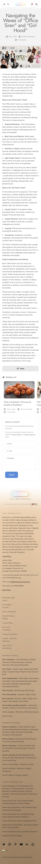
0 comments (22, 40)
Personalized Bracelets (10, 686)
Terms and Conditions (6, 628)
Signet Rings (28, 669)
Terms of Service (29, 434)
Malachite (25, 817)
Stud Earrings (19, 690)
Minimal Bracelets (20, 748)
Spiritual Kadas (24, 684)
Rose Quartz (22, 801)
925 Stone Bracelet (32, 712)
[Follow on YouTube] (21, 844)
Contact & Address (9, 634)
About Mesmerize (9, 612)
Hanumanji (32, 705)
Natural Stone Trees (9, 801)
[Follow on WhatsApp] (32, 844)
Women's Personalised (10, 764)
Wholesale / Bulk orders (8, 599)
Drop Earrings (31, 758)
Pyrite (30, 801)
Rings (34, 694)
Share (22, 369)
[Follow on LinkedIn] (27, 844)
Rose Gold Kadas (18, 681)
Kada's (28, 694)
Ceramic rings (18, 669)
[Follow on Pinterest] (15, 844)
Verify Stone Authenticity (7, 646)
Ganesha (13, 708)
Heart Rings (6, 742)
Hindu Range (13, 701)
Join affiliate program (7, 606)
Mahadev (5, 708)
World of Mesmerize (25, 857)
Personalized (23, 701)
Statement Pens (31, 821)
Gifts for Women (8, 775)
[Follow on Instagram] (9, 844)
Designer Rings (25, 672)
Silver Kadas (33, 678)
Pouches (18, 832)
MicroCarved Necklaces (20, 665)
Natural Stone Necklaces (11, 807)
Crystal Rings (19, 739)
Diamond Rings (30, 739)
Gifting (19, 836)
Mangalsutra (6, 771)
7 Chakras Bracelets (17, 789)
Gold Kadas (6, 681)
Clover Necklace (24, 727)
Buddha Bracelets (8, 786)
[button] (3, 4)
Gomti (19, 803)
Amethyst (12, 803)
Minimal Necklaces (18, 662)
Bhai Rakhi (28, 825)
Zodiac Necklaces (16, 732)
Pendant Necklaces (22, 730)
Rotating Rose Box (8, 836)
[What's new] (32, 4)
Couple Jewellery (22, 775)
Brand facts (6, 590)
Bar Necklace (27, 807)
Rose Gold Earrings (9, 760)
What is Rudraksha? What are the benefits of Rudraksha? (17, 403)
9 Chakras (26, 803)
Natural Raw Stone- (9, 814)
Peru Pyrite (21, 814)
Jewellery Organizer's (30, 832)
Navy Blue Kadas (31, 681)
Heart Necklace (16, 735)
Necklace (21, 694)
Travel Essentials (8, 832)
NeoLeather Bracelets (10, 684)
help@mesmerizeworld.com (20, 582)
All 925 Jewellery (8, 712)
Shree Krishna (32, 708)
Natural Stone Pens (9, 821)
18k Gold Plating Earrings (25, 755)
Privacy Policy (16, 434)
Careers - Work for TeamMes (9, 639)
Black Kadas (23, 678)
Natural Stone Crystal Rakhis (12, 825)
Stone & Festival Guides (8, 617)
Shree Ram (22, 708)
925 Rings (19, 712)
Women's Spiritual (8, 768)
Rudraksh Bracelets (17, 791)
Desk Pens (21, 821)
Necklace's (21, 768)
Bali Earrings (29, 690)
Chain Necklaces (22, 660)
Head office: (6, 556)
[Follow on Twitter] (3, 844)
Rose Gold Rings (18, 742)
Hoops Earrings (7, 758)
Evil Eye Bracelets (23, 746)
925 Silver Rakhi (13, 828)
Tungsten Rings (13, 672)
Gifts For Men (7, 716)
